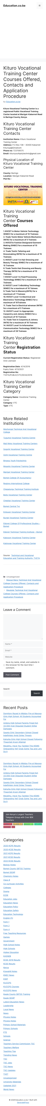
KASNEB (7, 827)
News (5, 1013)
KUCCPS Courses (11, 987)
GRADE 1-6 (29, 824)
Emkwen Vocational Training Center (19, 512)
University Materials (12, 1082)
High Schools (9, 948)
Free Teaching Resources (14, 933)
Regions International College (16, 483)
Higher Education (11, 952)
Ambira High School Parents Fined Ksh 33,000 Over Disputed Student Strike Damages (20, 726)
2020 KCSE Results (12, 849)
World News (8, 1089)
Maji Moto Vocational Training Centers (20, 443)
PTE (13, 827)
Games (6, 937)
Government (8, 941)
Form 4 (6, 929)
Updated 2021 (9, 1086)
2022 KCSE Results (11, 861)
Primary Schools (10, 1028)
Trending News (10, 1055)
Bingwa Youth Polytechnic (14, 461)
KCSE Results (9, 964)
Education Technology (13, 914)
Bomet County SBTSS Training (16, 868)
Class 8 (6, 880)
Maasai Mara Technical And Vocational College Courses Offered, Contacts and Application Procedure (22, 583)
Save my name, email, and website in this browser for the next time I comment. (22, 665)
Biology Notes (9, 865)
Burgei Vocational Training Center (18, 518)
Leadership (8, 1006)
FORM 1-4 (7, 824)
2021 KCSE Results (11, 857)
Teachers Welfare (11, 1047)
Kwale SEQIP (9, 998)
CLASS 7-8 (18, 824)
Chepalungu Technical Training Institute (21, 489)
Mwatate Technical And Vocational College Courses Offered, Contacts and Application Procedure (21, 593)
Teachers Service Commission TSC (19, 1044)
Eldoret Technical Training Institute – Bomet (22, 532)
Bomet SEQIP (9, 872)
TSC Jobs (7, 1063)
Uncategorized (10, 1078)
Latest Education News (13, 1002)
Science (6, 1040)
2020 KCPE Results (12, 846)
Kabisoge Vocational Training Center (19, 543)
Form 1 (6, 922)
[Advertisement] (23, 35)
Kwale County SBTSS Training (16, 994)
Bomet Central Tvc (11, 506)
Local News (8, 1009)
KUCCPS (7, 983)
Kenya (6, 967)
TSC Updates (9, 1070)
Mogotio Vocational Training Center (19, 466)
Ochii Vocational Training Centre (17, 455)
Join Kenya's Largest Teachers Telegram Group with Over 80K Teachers (19, 817)
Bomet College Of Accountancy (17, 478)
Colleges (7, 888)
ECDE (5, 895)
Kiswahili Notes (10, 971)
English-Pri (8, 918)
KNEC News (8, 975)
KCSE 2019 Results (11, 960)
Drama (6, 891)
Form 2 (6, 926)
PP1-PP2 (38, 824)
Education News (10, 903)
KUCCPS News (10, 990)
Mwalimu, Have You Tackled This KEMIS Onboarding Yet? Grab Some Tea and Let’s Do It (22, 749)
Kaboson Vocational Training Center (19, 538)
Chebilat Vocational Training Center (19, 501)
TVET (5, 1074)
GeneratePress (23, 1102)
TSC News (8, 1066)
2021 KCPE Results (11, 853)
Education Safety (11, 910)
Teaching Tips (9, 1051)
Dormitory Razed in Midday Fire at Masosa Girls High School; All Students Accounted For (22, 716)
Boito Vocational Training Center (17, 495)
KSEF (5, 979)
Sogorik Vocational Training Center (18, 449)
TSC (5, 1059)
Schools (6, 1036)
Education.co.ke (14, 5)
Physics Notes (9, 1017)
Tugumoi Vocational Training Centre (19, 438)
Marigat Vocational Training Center (18, 472)
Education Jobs (10, 899)
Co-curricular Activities (13, 884)
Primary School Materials (14, 1025)
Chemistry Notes (10, 876)
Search (6, 689)
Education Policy (10, 907)
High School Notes (11, 945)
